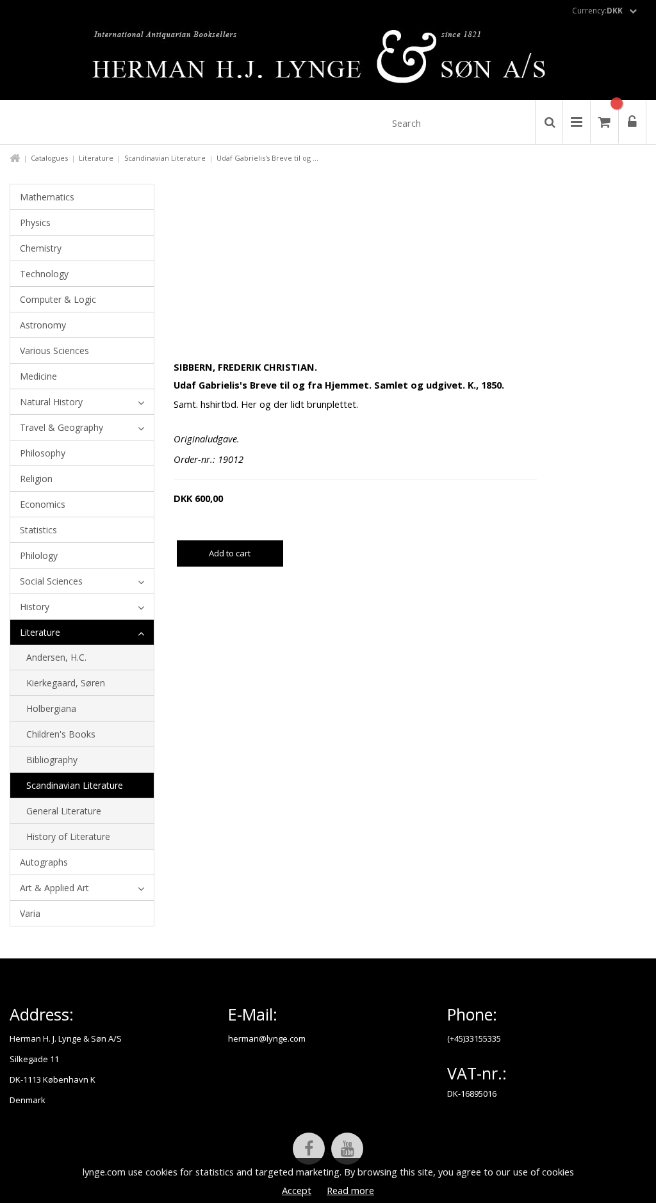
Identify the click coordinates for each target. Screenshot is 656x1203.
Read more (350, 1190)
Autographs (44, 862)
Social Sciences (51, 581)
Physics (35, 222)
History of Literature (68, 836)
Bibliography (52, 760)
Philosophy (42, 453)
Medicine (38, 376)
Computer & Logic (58, 299)
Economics (42, 504)
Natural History (51, 402)
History (34, 607)
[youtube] (347, 1149)
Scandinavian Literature (165, 158)
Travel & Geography (61, 427)
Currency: (597, 10)
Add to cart (229, 553)
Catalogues (49, 158)
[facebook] (309, 1149)
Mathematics (47, 197)
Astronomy (43, 325)
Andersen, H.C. (56, 657)
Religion (36, 478)
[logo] (328, 60)
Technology (44, 274)
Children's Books (60, 734)
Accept (296, 1190)
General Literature (63, 811)
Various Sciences (54, 350)
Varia (30, 913)
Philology (39, 555)
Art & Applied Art (54, 888)
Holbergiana (51, 708)
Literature (96, 158)
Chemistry (41, 248)
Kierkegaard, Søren (65, 683)
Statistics (38, 530)
